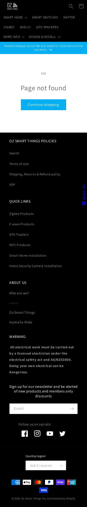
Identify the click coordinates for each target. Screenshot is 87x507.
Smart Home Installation (28, 255)
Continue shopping (43, 104)
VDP (12, 184)
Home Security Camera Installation (35, 266)
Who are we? (19, 293)
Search (14, 153)
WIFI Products (19, 245)
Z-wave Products (21, 224)
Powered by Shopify (63, 498)
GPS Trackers (19, 234)
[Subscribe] (71, 408)
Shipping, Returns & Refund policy (34, 174)
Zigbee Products (21, 214)
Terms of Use (19, 164)
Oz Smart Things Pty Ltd (36, 498)
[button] (15, 17)
